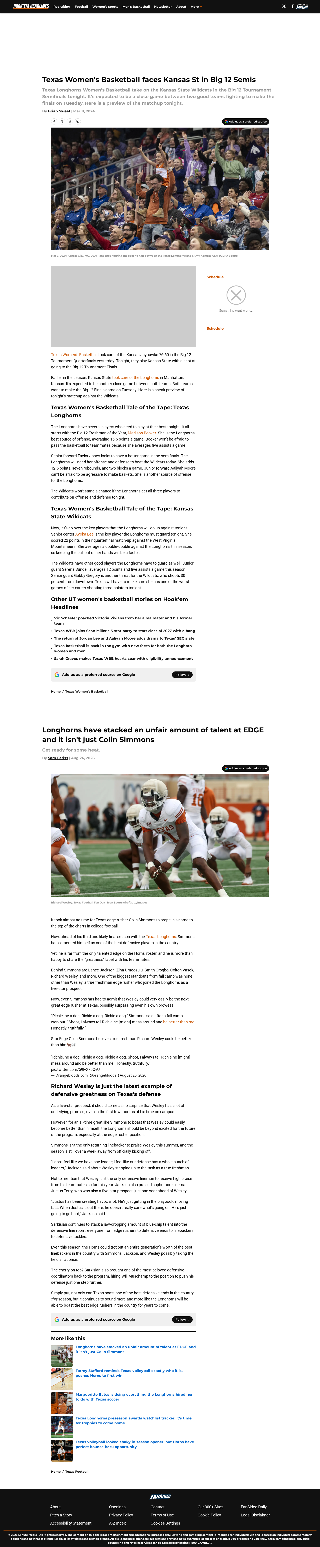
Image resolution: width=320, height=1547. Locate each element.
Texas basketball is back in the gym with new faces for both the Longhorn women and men (123, 648)
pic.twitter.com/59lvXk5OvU (75, 1069)
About (181, 7)
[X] (284, 6)
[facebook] (293, 6)
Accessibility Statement (70, 1523)
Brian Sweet (59, 111)
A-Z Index (117, 1523)
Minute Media (27, 1534)
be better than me (178, 1022)
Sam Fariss (58, 758)
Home (56, 691)
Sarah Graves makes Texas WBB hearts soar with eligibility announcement (123, 658)
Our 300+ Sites (210, 1507)
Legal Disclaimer (255, 1515)
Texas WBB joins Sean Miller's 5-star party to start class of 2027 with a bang (124, 631)
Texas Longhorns (160, 936)
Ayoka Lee (85, 534)
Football (81, 7)
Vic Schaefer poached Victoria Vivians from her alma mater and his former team (123, 620)
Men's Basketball (136, 7)
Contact (158, 1507)
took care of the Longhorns (135, 377)
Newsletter (163, 7)
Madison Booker (142, 433)
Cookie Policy (209, 1515)
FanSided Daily (254, 1507)
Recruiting (61, 7)
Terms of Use (162, 1515)
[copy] (78, 121)
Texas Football (76, 1472)
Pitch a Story (61, 1515)
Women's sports (105, 7)
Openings (117, 1507)
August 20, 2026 (133, 1075)
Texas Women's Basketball (74, 354)
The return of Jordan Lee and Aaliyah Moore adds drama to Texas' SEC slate (124, 638)
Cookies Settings (165, 1523)
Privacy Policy (121, 1515)
